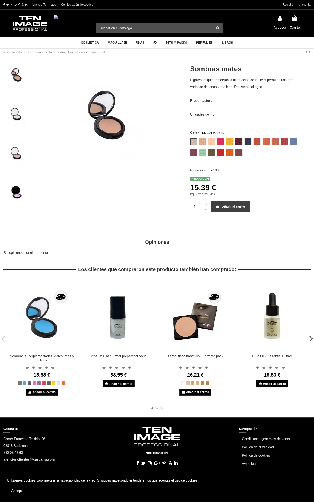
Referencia (198, 170)
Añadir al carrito (233, 206)
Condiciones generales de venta (266, 439)
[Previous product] (307, 52)
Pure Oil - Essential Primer (272, 356)
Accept (16, 491)
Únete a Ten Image (44, 4)
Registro (288, 4)
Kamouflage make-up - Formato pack (195, 356)
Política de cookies (256, 455)
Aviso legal (250, 463)
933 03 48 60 (13, 452)
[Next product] (310, 52)
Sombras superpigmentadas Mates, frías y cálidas (42, 358)
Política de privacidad (258, 447)
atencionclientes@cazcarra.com (29, 459)
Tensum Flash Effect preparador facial (118, 356)
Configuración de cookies (77, 4)
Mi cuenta (304, 4)
